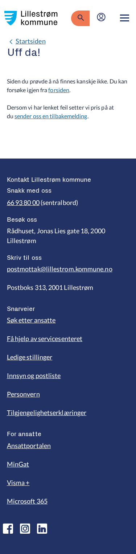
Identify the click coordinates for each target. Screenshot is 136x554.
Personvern (23, 394)
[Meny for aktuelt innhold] (124, 18)
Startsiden (31, 41)
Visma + (18, 483)
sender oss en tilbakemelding (51, 115)
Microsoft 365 (27, 501)
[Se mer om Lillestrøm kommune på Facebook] (8, 529)
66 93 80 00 (23, 202)
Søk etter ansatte (31, 320)
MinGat (18, 464)
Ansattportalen (29, 446)
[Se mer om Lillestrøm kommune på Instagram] (25, 529)
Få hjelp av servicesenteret (44, 338)
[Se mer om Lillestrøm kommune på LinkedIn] (42, 529)
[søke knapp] (80, 18)
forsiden (58, 89)
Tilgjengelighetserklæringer (46, 412)
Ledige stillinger (30, 357)
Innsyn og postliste (34, 375)
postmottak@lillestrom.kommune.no (59, 269)
